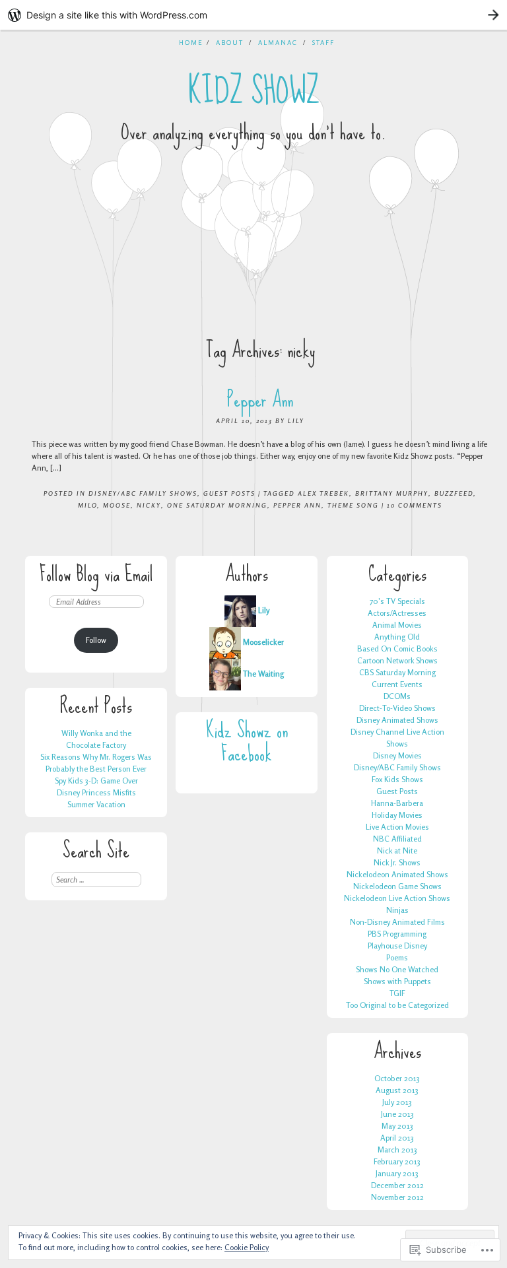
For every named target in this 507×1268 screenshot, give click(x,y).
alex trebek (323, 493)
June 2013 (397, 1114)
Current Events (397, 684)
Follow (96, 640)
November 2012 (397, 1197)
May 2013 (397, 1126)
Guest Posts (229, 493)
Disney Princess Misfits (96, 792)
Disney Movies (397, 755)
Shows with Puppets (397, 981)
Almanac (278, 42)
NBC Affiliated (397, 839)
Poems (397, 957)
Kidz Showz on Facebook (247, 742)
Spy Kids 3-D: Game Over (96, 780)
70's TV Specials (397, 601)
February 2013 (397, 1161)
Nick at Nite (397, 850)
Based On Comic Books (397, 648)
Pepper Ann (260, 399)
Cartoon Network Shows (397, 660)
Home (191, 42)
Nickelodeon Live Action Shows (397, 898)
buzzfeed (453, 493)
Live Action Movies (397, 827)
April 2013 (397, 1138)
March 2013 (397, 1149)
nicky (149, 505)
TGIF (397, 993)
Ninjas (397, 910)
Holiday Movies (397, 815)
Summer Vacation (96, 804)
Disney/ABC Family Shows (142, 493)
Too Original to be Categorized (397, 1005)
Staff (323, 42)
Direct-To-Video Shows (397, 708)
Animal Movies (397, 625)
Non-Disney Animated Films (397, 922)
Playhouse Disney (397, 946)
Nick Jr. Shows (397, 862)
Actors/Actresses (397, 613)
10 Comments (414, 505)
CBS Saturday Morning (397, 672)
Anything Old (397, 637)
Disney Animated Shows (397, 720)
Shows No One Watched (397, 969)
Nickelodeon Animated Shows (397, 874)
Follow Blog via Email (96, 573)
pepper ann (297, 505)
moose (117, 505)
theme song (353, 505)
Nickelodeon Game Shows (397, 886)
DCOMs (397, 696)
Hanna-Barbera (397, 803)
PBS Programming (397, 934)
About (230, 42)
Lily (296, 420)
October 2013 (397, 1078)
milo (87, 505)
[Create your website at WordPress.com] (253, 15)
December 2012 (397, 1185)
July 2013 (397, 1102)
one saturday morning (217, 505)
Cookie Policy (246, 1247)
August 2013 (397, 1090)
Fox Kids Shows (397, 779)
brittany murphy (391, 493)
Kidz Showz (254, 91)
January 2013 (397, 1173)
